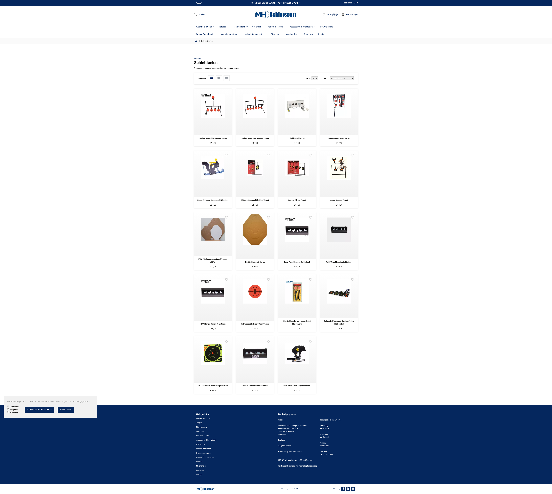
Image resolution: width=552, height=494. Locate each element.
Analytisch (14, 410)
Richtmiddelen (239, 27)
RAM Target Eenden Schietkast (297, 262)
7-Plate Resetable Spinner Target (255, 138)
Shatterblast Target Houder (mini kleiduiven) (297, 322)
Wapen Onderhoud (204, 34)
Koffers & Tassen (275, 27)
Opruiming (308, 34)
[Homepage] (276, 14)
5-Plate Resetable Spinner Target (213, 138)
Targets (222, 27)
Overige (321, 34)
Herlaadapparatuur (228, 34)
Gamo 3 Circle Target (297, 200)
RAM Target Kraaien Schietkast (339, 262)
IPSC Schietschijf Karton (255, 262)
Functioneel (14, 407)
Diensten (275, 34)
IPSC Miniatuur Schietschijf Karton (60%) (212, 260)
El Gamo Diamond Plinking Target (255, 200)
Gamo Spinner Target (339, 200)
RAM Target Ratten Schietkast (213, 324)
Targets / (197, 58)
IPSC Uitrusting (326, 27)
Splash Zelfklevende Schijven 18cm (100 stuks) (339, 322)
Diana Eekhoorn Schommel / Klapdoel (213, 200)
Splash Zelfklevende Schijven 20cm (213, 386)
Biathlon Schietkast (297, 138)
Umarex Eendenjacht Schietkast (255, 386)
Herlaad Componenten (254, 34)
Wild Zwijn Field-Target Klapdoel (296, 386)
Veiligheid (256, 27)
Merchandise (292, 34)
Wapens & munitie (204, 27)
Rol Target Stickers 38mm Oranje (255, 324)
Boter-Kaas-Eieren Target (339, 138)
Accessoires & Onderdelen (301, 27)
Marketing (14, 413)
